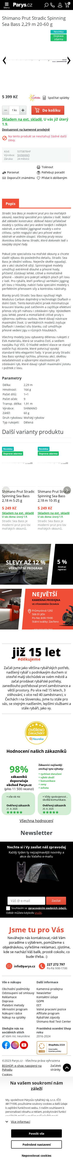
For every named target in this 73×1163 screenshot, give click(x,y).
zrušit (38, 913)
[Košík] (67, 5)
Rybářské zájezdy (48, 1017)
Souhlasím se (19, 908)
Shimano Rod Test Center (53, 1021)
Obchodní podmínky (16, 989)
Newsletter (43, 993)
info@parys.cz (24, 966)
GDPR (40, 1001)
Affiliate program (47, 1013)
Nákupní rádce (12, 1013)
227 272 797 (56, 964)
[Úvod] (23, 5)
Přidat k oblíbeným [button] (54, 178)
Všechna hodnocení (36, 820)
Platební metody (13, 1005)
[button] (60, 5)
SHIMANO (23, 155)
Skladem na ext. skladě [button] (22, 119)
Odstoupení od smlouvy (18, 993)
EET (38, 1005)
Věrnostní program (15, 1009)
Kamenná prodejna (49, 989)
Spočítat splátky (58, 98)
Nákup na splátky (14, 1017)
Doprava (7, 1001)
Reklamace (9, 997)
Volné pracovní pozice (51, 1009)
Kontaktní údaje (47, 997)
